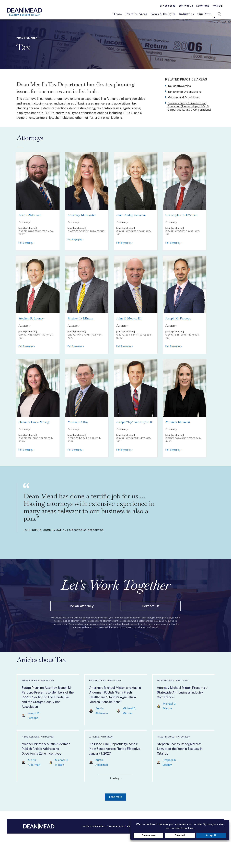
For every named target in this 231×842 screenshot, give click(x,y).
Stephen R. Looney (31, 318)
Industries (186, 14)
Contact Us (186, 6)
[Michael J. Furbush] (50, 833)
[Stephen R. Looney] (158, 762)
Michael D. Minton (80, 318)
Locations (202, 6)
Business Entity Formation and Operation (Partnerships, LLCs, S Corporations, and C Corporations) (189, 106)
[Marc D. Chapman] (51, 821)
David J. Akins (36, 811)
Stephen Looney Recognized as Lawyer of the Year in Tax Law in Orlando (179, 748)
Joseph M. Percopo (178, 318)
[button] (214, 17)
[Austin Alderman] (91, 710)
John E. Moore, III (129, 318)
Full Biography (25, 242)
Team (117, 14)
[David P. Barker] (51, 811)
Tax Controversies (179, 86)
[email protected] (27, 228)
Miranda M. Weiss (177, 422)
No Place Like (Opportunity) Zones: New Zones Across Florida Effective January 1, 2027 (114, 748)
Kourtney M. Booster (81, 215)
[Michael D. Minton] (118, 710)
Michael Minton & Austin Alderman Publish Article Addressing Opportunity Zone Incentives (46, 748)
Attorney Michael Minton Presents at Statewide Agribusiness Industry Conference (183, 692)
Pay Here (218, 6)
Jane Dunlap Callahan (131, 215)
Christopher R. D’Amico (181, 215)
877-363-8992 (167, 6)
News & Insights (163, 14)
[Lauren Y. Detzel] (23, 833)
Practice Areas (136, 14)
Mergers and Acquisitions (184, 97)
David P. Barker (65, 811)
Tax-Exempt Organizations (184, 91)
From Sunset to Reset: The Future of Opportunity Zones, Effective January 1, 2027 (183, 805)
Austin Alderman (29, 215)
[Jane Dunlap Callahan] (23, 821)
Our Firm (204, 14)
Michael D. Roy (77, 422)
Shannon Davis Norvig (33, 422)
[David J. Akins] (24, 811)
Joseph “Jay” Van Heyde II (134, 422)
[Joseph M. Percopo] (23, 715)
